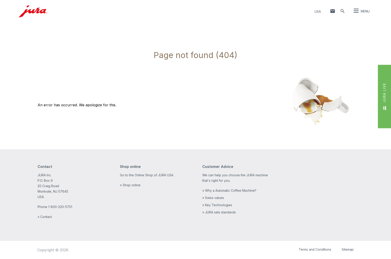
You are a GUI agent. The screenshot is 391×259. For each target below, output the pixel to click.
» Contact (45, 217)
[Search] (342, 11)
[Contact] (332, 11)
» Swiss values (213, 198)
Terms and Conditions (315, 249)
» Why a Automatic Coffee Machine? (229, 190)
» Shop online (130, 185)
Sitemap (348, 249)
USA (318, 11)
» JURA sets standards (219, 212)
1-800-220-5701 (60, 207)
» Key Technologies (217, 205)
